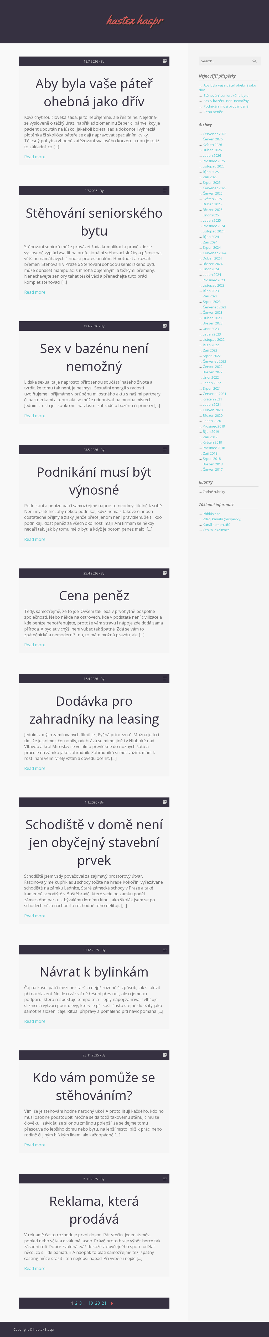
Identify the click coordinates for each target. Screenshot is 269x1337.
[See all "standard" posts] (164, 61)
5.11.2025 (91, 1178)
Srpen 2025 (212, 182)
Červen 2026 (213, 139)
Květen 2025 (212, 198)
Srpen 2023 (212, 301)
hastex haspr (134, 19)
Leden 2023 (212, 334)
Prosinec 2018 (214, 447)
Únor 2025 (211, 215)
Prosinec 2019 (214, 426)
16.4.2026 (91, 678)
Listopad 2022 (214, 339)
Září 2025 (210, 177)
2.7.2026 (91, 190)
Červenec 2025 (214, 188)
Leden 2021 (212, 404)
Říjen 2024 (211, 236)
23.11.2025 (91, 1055)
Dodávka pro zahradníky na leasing (94, 710)
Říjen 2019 (211, 431)
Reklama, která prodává (94, 1210)
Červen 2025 (213, 193)
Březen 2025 (213, 209)
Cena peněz (94, 595)
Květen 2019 (212, 442)
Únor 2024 (211, 269)
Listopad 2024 (214, 231)
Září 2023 (210, 296)
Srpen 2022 (212, 355)
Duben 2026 (212, 150)
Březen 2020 (213, 415)
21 (104, 1303)
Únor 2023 (211, 328)
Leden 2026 (212, 155)
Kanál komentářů (216, 524)
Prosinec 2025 (214, 161)
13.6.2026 (91, 326)
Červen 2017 (213, 469)
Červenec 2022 (214, 361)
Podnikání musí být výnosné (94, 481)
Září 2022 (210, 350)
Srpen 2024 (212, 247)
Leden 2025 (212, 220)
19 (90, 1303)
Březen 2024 (213, 263)
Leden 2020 (212, 420)
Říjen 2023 (211, 290)
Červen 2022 (213, 366)
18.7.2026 (91, 61)
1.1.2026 (91, 802)
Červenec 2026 (214, 133)
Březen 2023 (213, 323)
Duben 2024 (212, 258)
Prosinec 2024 (214, 225)
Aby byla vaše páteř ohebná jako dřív (94, 92)
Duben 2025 (212, 204)
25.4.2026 (91, 573)
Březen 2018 (213, 464)
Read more (34, 157)
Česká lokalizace (216, 529)
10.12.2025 (91, 949)
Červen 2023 (213, 312)
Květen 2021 (212, 399)
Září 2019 (210, 437)
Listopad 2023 (214, 285)
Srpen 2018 (212, 458)
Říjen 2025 (211, 171)
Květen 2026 (212, 144)
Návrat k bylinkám (94, 971)
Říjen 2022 (211, 345)
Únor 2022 (211, 377)
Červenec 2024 (214, 253)
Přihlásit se (211, 513)
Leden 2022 (212, 382)
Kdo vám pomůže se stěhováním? (94, 1086)
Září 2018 (210, 453)
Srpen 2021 (212, 388)
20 (97, 1303)
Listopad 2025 (214, 166)
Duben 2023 (212, 318)
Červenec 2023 (214, 307)
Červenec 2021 (214, 393)
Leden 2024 (212, 274)
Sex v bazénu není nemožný (94, 357)
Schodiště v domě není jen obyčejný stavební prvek (94, 842)
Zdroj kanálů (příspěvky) (222, 519)
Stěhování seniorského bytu (94, 222)
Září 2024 (210, 242)
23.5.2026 (91, 449)
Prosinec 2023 (214, 280)
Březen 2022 (213, 372)
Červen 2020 (213, 410)
